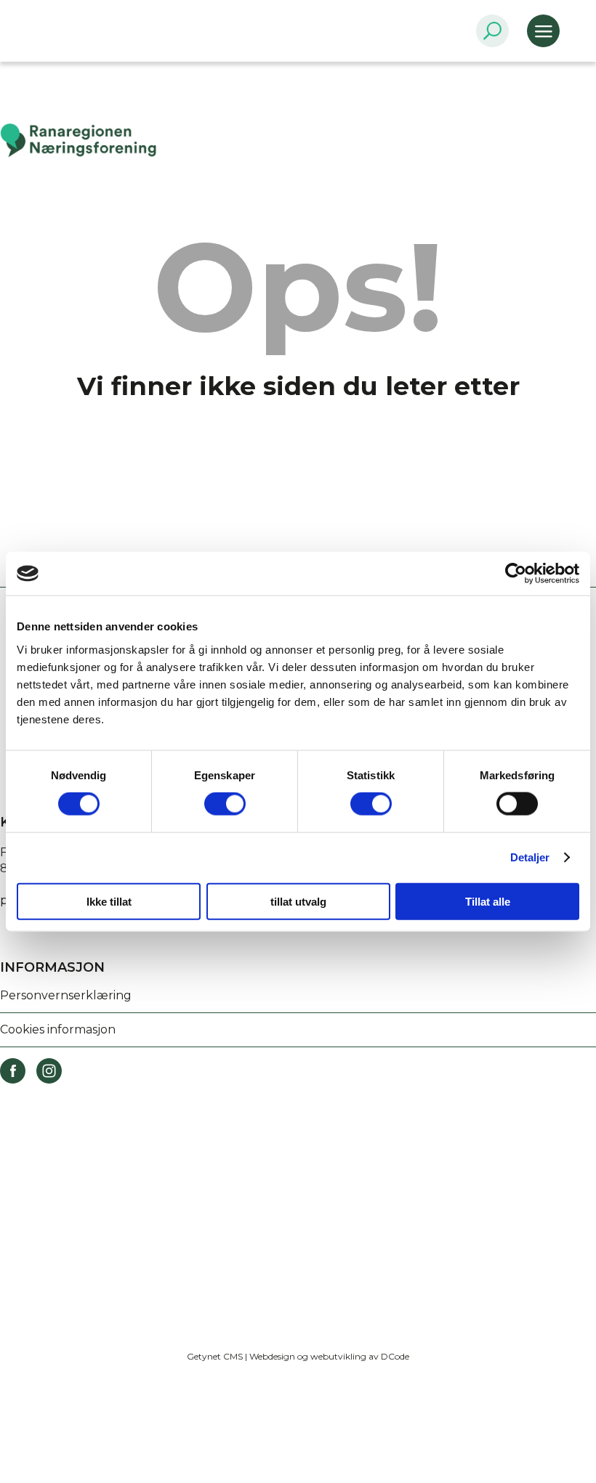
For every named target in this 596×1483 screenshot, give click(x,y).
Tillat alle (487, 901)
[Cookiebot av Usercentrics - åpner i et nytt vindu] (515, 574)
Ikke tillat (109, 901)
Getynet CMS (215, 1356)
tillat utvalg (298, 901)
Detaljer (530, 857)
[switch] (225, 804)
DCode (395, 1356)
